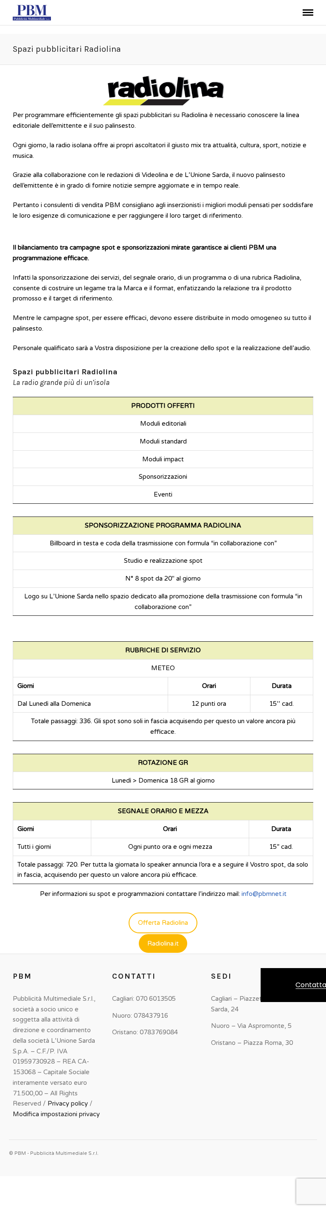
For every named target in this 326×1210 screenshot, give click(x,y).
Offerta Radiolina (163, 922)
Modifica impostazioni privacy (56, 1114)
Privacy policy (68, 1103)
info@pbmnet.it (264, 894)
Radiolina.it (163, 943)
